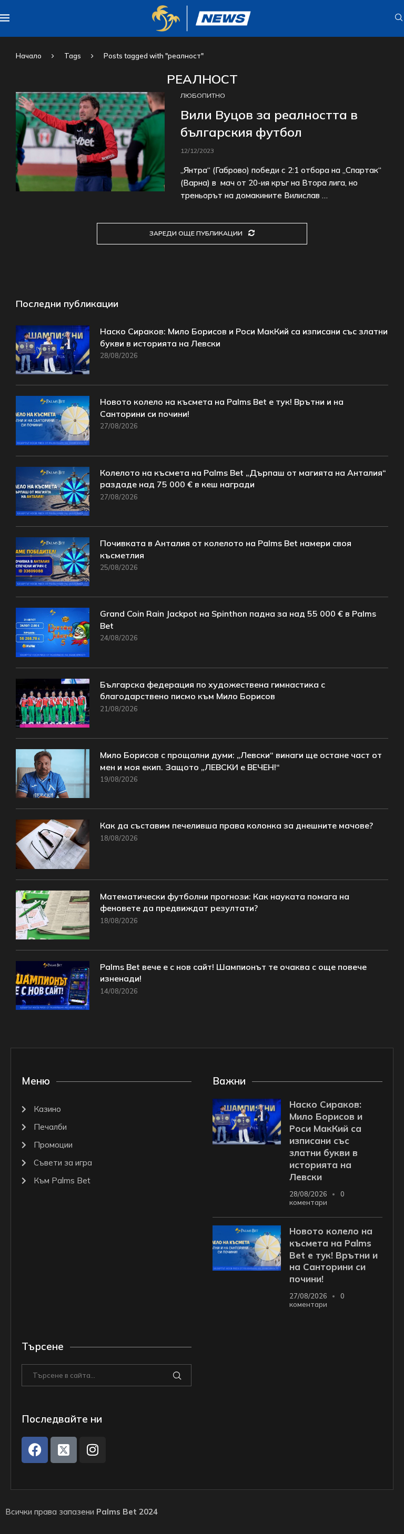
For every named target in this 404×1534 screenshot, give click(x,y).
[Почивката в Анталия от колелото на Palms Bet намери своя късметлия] (52, 561)
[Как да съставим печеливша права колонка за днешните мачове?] (52, 844)
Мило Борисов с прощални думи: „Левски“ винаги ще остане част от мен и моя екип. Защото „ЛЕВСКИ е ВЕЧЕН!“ (241, 761)
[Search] (398, 18)
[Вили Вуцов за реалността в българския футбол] (90, 141)
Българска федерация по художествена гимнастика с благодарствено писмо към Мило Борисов (212, 690)
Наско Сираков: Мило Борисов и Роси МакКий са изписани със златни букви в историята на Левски (244, 337)
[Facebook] (35, 1450)
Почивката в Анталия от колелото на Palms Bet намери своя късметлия (225, 549)
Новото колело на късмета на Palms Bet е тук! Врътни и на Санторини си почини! (222, 407)
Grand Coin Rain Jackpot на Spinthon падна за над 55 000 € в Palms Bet (238, 619)
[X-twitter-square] (63, 1450)
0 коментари (317, 1198)
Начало (29, 56)
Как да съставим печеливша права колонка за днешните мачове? (236, 825)
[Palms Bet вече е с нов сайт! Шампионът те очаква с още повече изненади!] (52, 985)
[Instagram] (92, 1450)
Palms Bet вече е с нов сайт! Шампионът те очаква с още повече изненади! (233, 973)
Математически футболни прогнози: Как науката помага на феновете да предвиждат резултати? (224, 902)
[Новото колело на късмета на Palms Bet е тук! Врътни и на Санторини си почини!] (52, 420)
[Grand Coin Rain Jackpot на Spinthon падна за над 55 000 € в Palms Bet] (52, 632)
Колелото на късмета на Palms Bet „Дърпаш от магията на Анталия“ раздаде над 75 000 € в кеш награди (243, 478)
